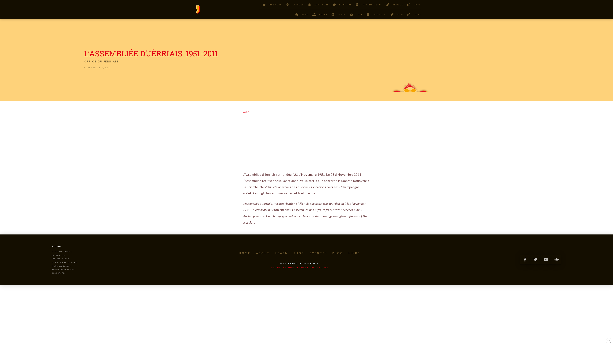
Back (246, 111)
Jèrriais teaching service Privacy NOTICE (299, 267)
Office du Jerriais (101, 61)
